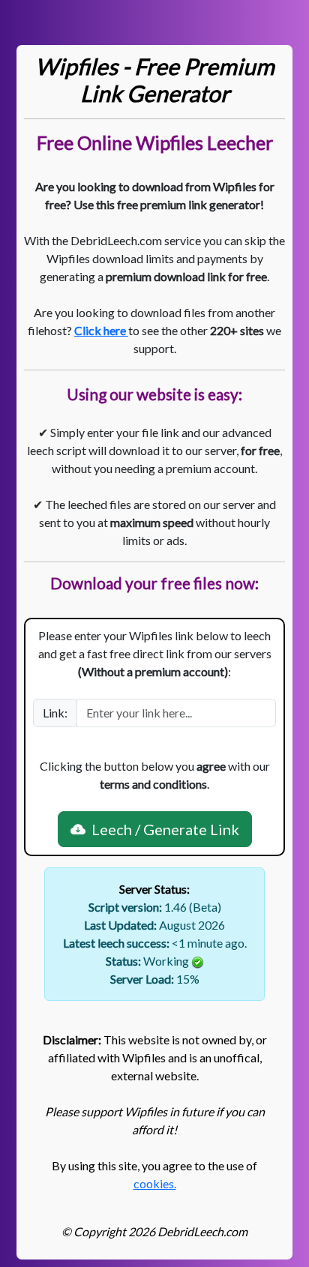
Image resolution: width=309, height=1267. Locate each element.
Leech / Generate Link (162, 829)
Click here (101, 330)
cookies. (155, 1183)
